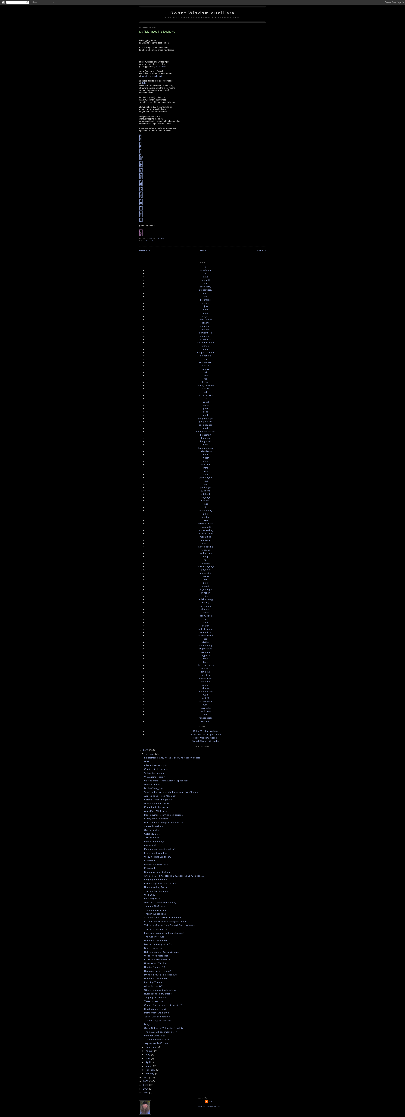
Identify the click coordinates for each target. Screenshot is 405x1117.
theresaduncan (206, 665)
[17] (141, 173)
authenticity (205, 290)
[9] (140, 154)
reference (205, 606)
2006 (146, 1081)
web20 (205, 698)
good (205, 412)
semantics (205, 632)
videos (205, 688)
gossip (205, 428)
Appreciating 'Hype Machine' (160, 796)
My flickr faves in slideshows (160, 975)
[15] (141, 168)
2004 (146, 1089)
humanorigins (205, 448)
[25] (141, 192)
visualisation (206, 691)
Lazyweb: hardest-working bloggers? (164, 933)
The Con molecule (154, 937)
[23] (141, 187)
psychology (205, 589)
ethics (205, 366)
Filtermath (150, 868)
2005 (146, 1085)
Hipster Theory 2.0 (154, 967)
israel (206, 474)
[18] (141, 176)
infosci (205, 461)
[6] (140, 147)
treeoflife (206, 675)
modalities (205, 537)
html (205, 445)
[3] (140, 140)
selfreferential (205, 629)
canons (206, 323)
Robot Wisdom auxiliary (202, 13)
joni (206, 484)
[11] (141, 159)
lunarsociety (205, 510)
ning (205, 556)
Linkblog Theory (153, 982)
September (152, 1047)
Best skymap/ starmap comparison (163, 815)
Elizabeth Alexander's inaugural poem (165, 921)
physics (205, 570)
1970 (146, 1093)
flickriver (145, 83)
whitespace (205, 701)
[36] (141, 218)
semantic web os (153, 826)
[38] (141, 230)
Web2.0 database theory (157, 857)
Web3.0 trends (152, 784)
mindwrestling (205, 530)
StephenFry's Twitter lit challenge (162, 917)
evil (206, 372)
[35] (141, 216)
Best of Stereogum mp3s (158, 944)
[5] (140, 145)
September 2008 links (156, 1043)
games (205, 405)
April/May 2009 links (155, 811)
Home (203, 250)
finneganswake (206, 385)
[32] (141, 209)
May (148, 1058)
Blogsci (148, 1024)
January (150, 1074)
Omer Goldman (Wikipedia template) (164, 1028)
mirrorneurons (205, 533)
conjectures (205, 333)
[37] (141, 221)
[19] (141, 178)
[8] (140, 152)
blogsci (206, 316)
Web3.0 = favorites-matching (160, 902)
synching (206, 652)
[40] (141, 235)
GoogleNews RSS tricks (205, 741)
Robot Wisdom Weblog (205, 731)
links (205, 504)
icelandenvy (205, 451)
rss (205, 619)
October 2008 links (154, 1036)
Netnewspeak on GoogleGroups (161, 952)
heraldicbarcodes (205, 431)
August (150, 1051)
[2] (140, 138)
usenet (205, 685)
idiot (205, 454)
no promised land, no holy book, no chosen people (172, 758)
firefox (205, 388)
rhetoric (205, 609)
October (150, 754)
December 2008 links (156, 940)
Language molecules (155, 879)
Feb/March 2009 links (156, 864)
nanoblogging (205, 547)
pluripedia (205, 573)
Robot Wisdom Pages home (205, 734)
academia (205, 270)
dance (205, 346)
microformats (205, 523)
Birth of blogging (153, 788)
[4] (140, 142)
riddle (206, 612)
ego (206, 359)
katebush (206, 494)
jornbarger (205, 487)
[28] (141, 199)
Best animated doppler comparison (163, 822)
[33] (141, 211)
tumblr (144, 76)
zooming (205, 721)
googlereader (158, 76)
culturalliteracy (205, 342)
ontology (205, 563)
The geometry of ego (155, 910)
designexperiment (205, 352)
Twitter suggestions (155, 914)
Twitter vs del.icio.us (156, 929)
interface (206, 464)
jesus (206, 481)
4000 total (160, 66)
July (148, 1055)
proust (205, 586)
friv (205, 398)
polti (205, 583)
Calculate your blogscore (158, 800)
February (151, 1070)
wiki (205, 705)
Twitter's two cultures (156, 891)
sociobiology (206, 645)
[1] (140, 135)
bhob (205, 296)
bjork (206, 306)
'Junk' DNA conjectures (157, 1017)
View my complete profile (209, 1106)
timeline (205, 672)
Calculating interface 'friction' (160, 883)
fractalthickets (206, 395)
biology (206, 303)
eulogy (205, 369)
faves (148, 241)
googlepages (205, 425)
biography (205, 300)
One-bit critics (152, 830)
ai (206, 273)
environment (205, 362)
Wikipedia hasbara (154, 773)
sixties (205, 642)
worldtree (206, 711)
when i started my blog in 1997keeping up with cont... (174, 876)
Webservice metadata (156, 956)
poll (206, 580)
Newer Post (144, 250)
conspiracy (206, 336)
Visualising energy (154, 777)
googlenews (205, 421)
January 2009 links (154, 906)
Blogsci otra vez (153, 948)
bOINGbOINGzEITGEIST (158, 959)
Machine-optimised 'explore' (159, 849)
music (205, 543)
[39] (141, 233)
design (205, 349)
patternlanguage (206, 566)
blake (206, 309)
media (205, 517)
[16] (141, 171)
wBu (205, 695)
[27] (141, 197)
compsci (205, 329)
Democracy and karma (156, 1013)
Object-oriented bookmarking (160, 990)
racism (205, 596)
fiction (205, 382)
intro (205, 468)
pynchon (205, 593)
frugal (205, 402)
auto (205, 293)
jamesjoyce (205, 477)
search (205, 626)
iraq (206, 471)
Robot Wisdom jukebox (205, 738)
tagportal (206, 655)
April (149, 1062)
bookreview (205, 319)
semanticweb (206, 635)
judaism (205, 491)
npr (205, 560)
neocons (205, 550)
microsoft (205, 527)
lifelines (205, 500)
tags (205, 659)
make (206, 514)
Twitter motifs (151, 838)
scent (206, 622)
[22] (141, 185)
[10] (141, 157)
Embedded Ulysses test (157, 807)
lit (206, 507)
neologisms (205, 553)
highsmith (205, 435)
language (206, 497)
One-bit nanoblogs (154, 841)
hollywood (205, 441)
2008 (146, 750)
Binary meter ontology (156, 819)
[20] (141, 180)
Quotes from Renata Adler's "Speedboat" (166, 781)
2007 (146, 1077)
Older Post (261, 250)
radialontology (205, 599)
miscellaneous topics (156, 765)
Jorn (210, 1101)
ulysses (205, 681)
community (206, 326)
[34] (141, 214)
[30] (141, 204)
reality (205, 602)
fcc (205, 379)
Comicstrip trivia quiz (156, 769)
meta (205, 520)
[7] (140, 149)
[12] (141, 161)
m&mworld (150, 845)
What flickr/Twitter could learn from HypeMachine (171, 792)
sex (206, 639)
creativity (205, 339)
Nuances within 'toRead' (157, 971)
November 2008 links (156, 978)
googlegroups (205, 418)
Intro (147, 761)
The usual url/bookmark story (160, 1032)
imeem (205, 458)
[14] (141, 166)
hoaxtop (205, 438)
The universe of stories (157, 1039)
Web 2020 (149, 895)
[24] (141, 190)
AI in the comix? (153, 986)
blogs (206, 313)
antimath (205, 280)
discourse (205, 356)
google (205, 415)
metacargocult (152, 898)
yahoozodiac (205, 718)
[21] (141, 183)
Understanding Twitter (156, 887)
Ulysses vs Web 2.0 (155, 963)
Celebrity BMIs (152, 834)
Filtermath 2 (151, 860)
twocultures (205, 678)
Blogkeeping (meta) (155, 1009)
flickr (154, 241)
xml (206, 714)
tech (205, 662)
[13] (141, 164)
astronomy (206, 287)
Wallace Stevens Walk (156, 803)
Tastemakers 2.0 (153, 1001)
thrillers (205, 668)
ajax (205, 277)
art (205, 283)
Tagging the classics (155, 997)
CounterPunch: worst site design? (163, 1005)
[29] (141, 202)
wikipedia (206, 708)
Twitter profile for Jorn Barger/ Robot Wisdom (169, 925)
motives (205, 540)
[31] (141, 206)
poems (205, 576)
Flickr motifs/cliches (155, 853)
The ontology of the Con (157, 1020)
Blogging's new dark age (157, 872)
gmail (206, 408)
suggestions (205, 649)
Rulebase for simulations (158, 994)
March (149, 1066)
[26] (141, 195)
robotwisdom (205, 616)
